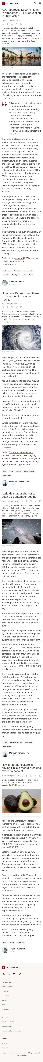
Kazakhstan (6, 987)
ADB (24, 275)
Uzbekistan (17, 271)
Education (6, 275)
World (4, 1005)
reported (19, 258)
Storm (11, 471)
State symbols (7, 1026)
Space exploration (16, 742)
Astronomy (28, 742)
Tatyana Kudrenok (17, 949)
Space (5, 742)
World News (7, 271)
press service (18, 41)
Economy (5, 996)
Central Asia (28, 271)
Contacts (5, 1048)
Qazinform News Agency (21, 452)
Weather (18, 471)
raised (14, 458)
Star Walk (19, 551)
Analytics (5, 1000)
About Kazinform (8, 1022)
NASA (24, 695)
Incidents (5, 1009)
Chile (4, 942)
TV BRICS (13, 785)
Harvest (11, 942)
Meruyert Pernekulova (19, 482)
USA (4, 471)
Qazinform (17, 319)
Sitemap (5, 1043)
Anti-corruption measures (11, 1031)
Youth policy (16, 275)
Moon (4, 570)
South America (29, 471)
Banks (31, 275)
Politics (5, 991)
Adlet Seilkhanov (16, 281)
